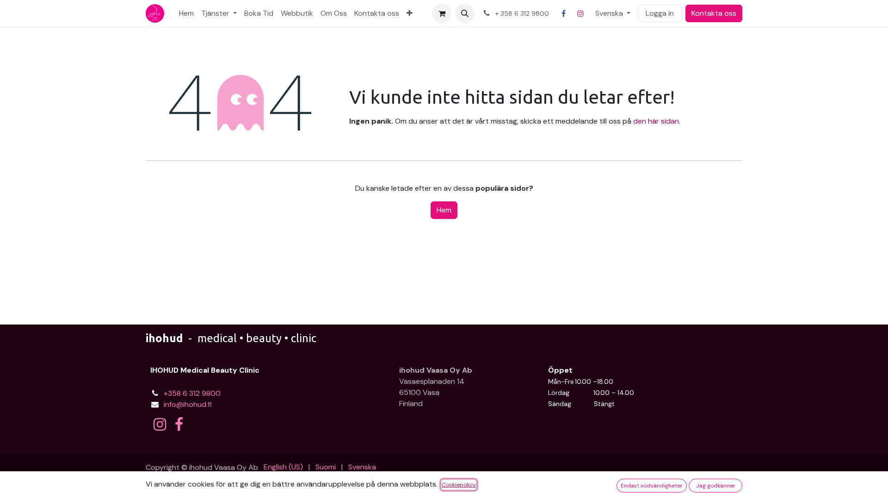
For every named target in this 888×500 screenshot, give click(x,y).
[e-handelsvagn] (441, 13)
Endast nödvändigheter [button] (652, 485)
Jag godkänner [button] (715, 485)
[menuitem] (186, 13)
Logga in (660, 13)
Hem (444, 210)
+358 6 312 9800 (192, 393)
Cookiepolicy (459, 484)
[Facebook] (563, 13)
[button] (465, 13)
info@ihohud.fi (188, 404)
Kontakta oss (713, 13)
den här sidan (656, 121)
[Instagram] (580, 13)
